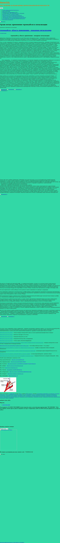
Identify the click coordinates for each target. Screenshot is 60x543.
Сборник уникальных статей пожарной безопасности (13, 16)
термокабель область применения (26, 396)
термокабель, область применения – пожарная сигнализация (25, 30)
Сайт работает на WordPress (18, 542)
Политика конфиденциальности (6, 542)
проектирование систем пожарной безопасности (12, 15)
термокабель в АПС (21, 395)
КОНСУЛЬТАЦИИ (6, 11)
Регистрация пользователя (7, 19)
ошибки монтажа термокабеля (25, 394)
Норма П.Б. (5, 2)
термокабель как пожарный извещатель (11, 396)
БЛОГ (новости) (29, 393)
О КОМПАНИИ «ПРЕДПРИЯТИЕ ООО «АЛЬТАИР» (13, 13)
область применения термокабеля (12, 394)
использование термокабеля (42, 393)
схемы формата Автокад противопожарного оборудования (14, 17)
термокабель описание (37, 396)
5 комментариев (3, 33)
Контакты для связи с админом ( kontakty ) (10, 14)
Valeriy (20, 393)
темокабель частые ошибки (11, 395)
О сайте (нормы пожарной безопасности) (10, 10)
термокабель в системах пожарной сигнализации (36, 395)
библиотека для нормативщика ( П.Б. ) (10, 12)
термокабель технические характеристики (51, 396)
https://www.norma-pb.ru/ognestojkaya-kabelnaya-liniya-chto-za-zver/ (14, 345)
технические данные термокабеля (6, 397)
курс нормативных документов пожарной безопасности (13, 18)
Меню (1, 8)
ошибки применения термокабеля (38, 394)
